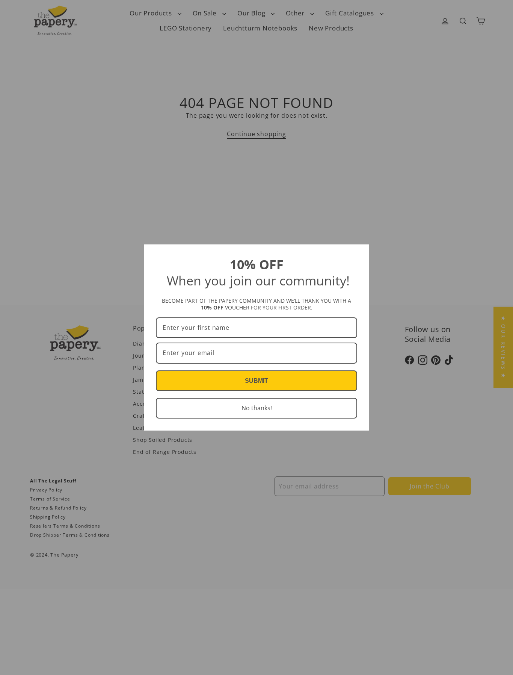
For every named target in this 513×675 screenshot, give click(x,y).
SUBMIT (256, 381)
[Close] (360, 253)
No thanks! (256, 408)
